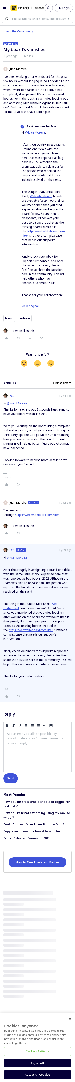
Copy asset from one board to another (32, 831)
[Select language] (49, 8)
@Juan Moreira (35, 132)
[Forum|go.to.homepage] (24, 8)
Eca (11, 396)
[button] (4, 9)
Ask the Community (19, 31)
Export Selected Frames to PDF (26, 838)
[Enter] (7, 19)
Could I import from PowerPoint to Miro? (33, 824)
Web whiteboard (41, 196)
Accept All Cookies (37, 1074)
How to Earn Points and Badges (37, 862)
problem (24, 318)
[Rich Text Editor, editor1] (37, 751)
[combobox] (37, 19)
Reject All (37, 1063)
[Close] (70, 1019)
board (9, 318)
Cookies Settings (37, 1051)
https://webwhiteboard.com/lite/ (37, 515)
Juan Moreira (18, 69)
